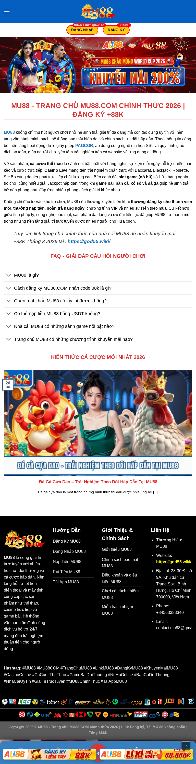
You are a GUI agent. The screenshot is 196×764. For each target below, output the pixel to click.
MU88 (9, 132)
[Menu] (7, 11)
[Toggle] (9, 275)
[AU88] (50, 754)
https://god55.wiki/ (89, 241)
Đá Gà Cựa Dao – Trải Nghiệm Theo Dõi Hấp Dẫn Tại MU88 (98, 481)
